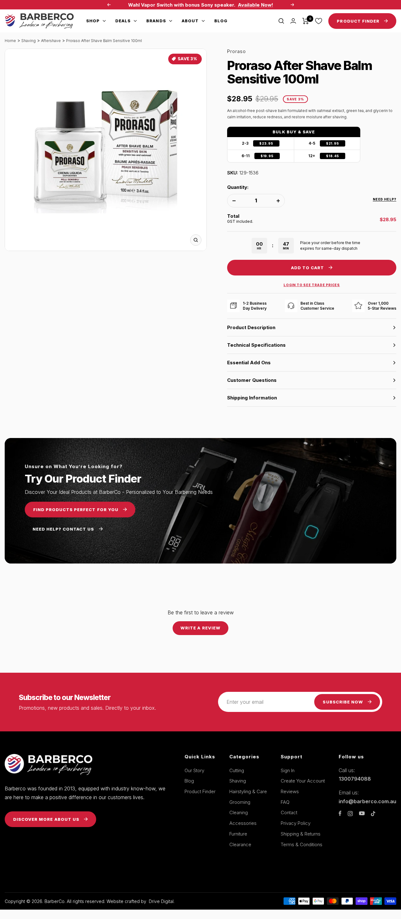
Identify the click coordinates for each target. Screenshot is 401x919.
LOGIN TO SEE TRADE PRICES (312, 284)
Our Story (194, 770)
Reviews (290, 791)
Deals (123, 20)
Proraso (236, 51)
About (190, 20)
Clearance (240, 844)
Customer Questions (252, 380)
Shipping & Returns (300, 834)
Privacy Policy (295, 823)
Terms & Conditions (301, 844)
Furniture (238, 834)
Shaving (28, 40)
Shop (93, 20)
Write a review (200, 627)
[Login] (293, 20)
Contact (289, 812)
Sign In (287, 770)
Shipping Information (252, 398)
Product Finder (200, 791)
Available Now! (255, 5)
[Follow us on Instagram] (350, 813)
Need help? (384, 199)
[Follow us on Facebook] (340, 813)
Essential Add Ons (249, 363)
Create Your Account (303, 781)
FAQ (285, 802)
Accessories (243, 823)
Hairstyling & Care (248, 791)
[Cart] (305, 21)
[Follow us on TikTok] (373, 813)
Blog (220, 20)
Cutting (236, 770)
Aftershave (51, 40)
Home (10, 40)
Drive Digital (161, 901)
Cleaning (238, 812)
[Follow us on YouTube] (362, 813)
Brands (156, 20)
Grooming (239, 802)
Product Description (251, 327)
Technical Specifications (256, 345)
